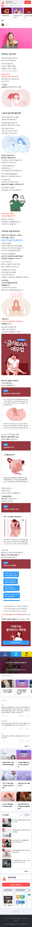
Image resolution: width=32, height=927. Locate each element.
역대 (27, 815)
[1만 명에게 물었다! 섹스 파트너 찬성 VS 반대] (22, 680)
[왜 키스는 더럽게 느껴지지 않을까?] (8, 680)
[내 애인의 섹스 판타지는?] (17, 8)
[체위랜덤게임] (6, 8)
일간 (21, 815)
